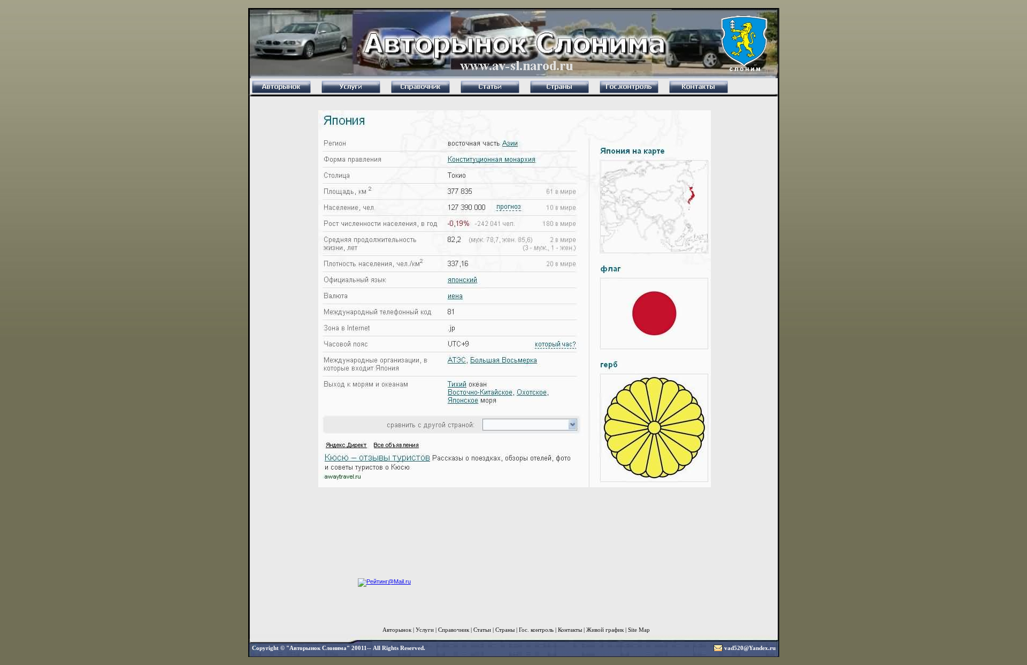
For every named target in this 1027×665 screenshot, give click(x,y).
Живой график (605, 629)
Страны (505, 629)
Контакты (570, 629)
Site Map (639, 629)
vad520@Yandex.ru (750, 648)
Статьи (482, 629)
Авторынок (396, 629)
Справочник (453, 629)
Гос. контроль (536, 629)
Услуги (425, 629)
